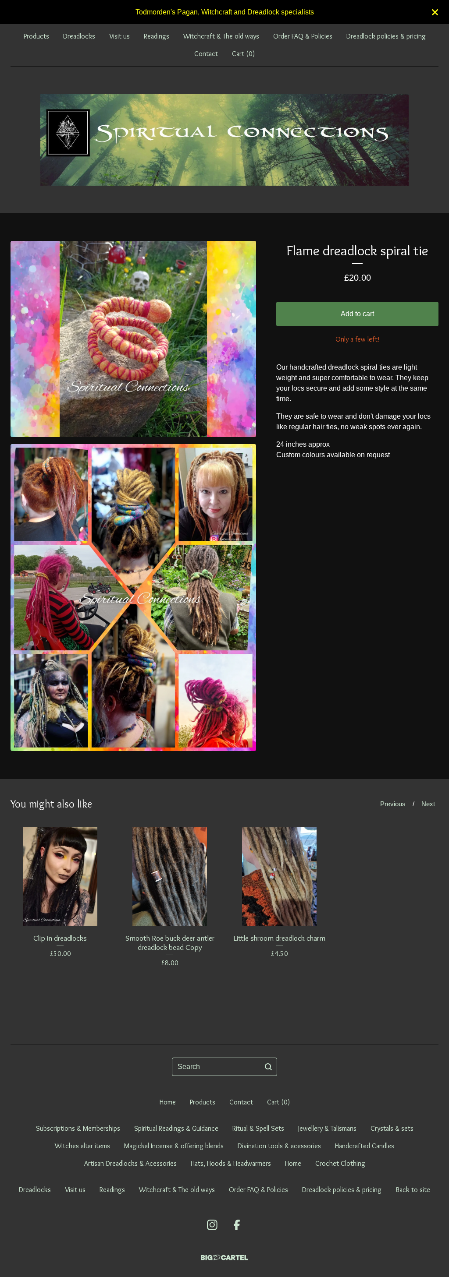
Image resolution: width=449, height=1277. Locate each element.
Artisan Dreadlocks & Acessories (130, 1163)
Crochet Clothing (340, 1163)
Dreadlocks (79, 36)
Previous (393, 804)
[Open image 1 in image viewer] (133, 339)
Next (428, 804)
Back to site (413, 1189)
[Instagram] (212, 1225)
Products (36, 36)
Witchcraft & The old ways (221, 36)
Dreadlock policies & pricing (386, 36)
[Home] (224, 140)
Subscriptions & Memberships (78, 1128)
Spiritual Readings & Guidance (176, 1128)
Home (168, 1102)
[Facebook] (236, 1225)
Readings (156, 36)
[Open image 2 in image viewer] (133, 597)
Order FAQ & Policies (302, 36)
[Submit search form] (268, 1067)
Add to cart (357, 313)
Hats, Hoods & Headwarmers (231, 1163)
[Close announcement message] (435, 12)
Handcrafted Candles (364, 1146)
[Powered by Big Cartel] (224, 1257)
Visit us (119, 36)
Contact (206, 53)
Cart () (243, 53)
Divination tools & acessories (279, 1146)
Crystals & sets (392, 1128)
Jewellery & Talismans (327, 1128)
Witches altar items (82, 1146)
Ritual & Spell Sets (258, 1128)
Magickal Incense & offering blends (174, 1146)
